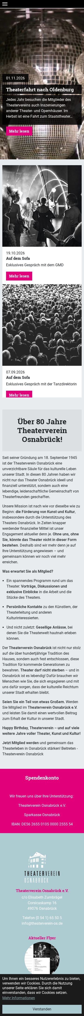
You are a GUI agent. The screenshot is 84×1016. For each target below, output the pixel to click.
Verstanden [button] (42, 1009)
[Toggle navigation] (4, 4)
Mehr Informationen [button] (18, 998)
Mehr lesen (19, 131)
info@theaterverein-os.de (42, 923)
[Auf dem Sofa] (42, 206)
